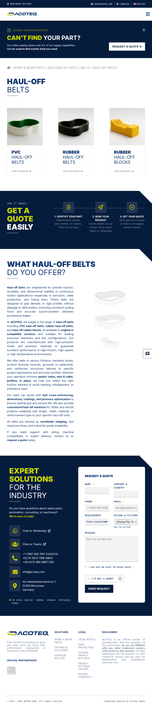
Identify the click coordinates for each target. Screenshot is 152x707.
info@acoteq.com (102, 4)
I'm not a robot (102, 578)
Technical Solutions (61, 649)
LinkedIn (123, 4)
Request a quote (125, 46)
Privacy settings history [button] (84, 666)
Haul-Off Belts (22, 157)
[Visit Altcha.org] (120, 578)
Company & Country (120, 485)
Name (89, 484)
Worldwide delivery (20, 3)
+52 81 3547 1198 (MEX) (38, 558)
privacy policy (124, 567)
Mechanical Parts (63, 68)
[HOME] (8, 68)
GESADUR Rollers (60, 657)
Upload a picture (126, 515)
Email (119, 501)
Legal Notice (86, 639)
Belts (85, 68)
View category (20, 171)
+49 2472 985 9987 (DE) (38, 562)
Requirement (93, 515)
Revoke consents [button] (84, 675)
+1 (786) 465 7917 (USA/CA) (40, 554)
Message (90, 532)
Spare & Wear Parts (29, 68)
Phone (90, 501)
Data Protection (85, 646)
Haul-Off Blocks (124, 157)
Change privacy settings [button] (84, 655)
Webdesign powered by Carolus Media (125, 701)
